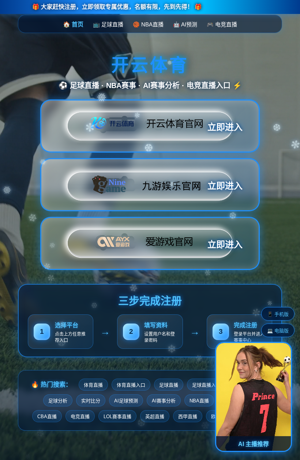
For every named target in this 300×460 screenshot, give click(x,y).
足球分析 (57, 401)
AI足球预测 (126, 401)
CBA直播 (47, 416)
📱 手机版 (278, 314)
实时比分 (90, 401)
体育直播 (93, 385)
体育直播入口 (131, 385)
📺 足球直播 (108, 24)
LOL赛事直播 (117, 416)
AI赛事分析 (164, 401)
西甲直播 (187, 416)
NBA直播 (199, 401)
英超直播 (154, 416)
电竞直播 (80, 416)
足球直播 (168, 385)
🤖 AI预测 (185, 24)
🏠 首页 (73, 24)
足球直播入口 (206, 385)
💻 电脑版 (278, 330)
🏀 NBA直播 (148, 24)
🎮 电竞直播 (222, 24)
